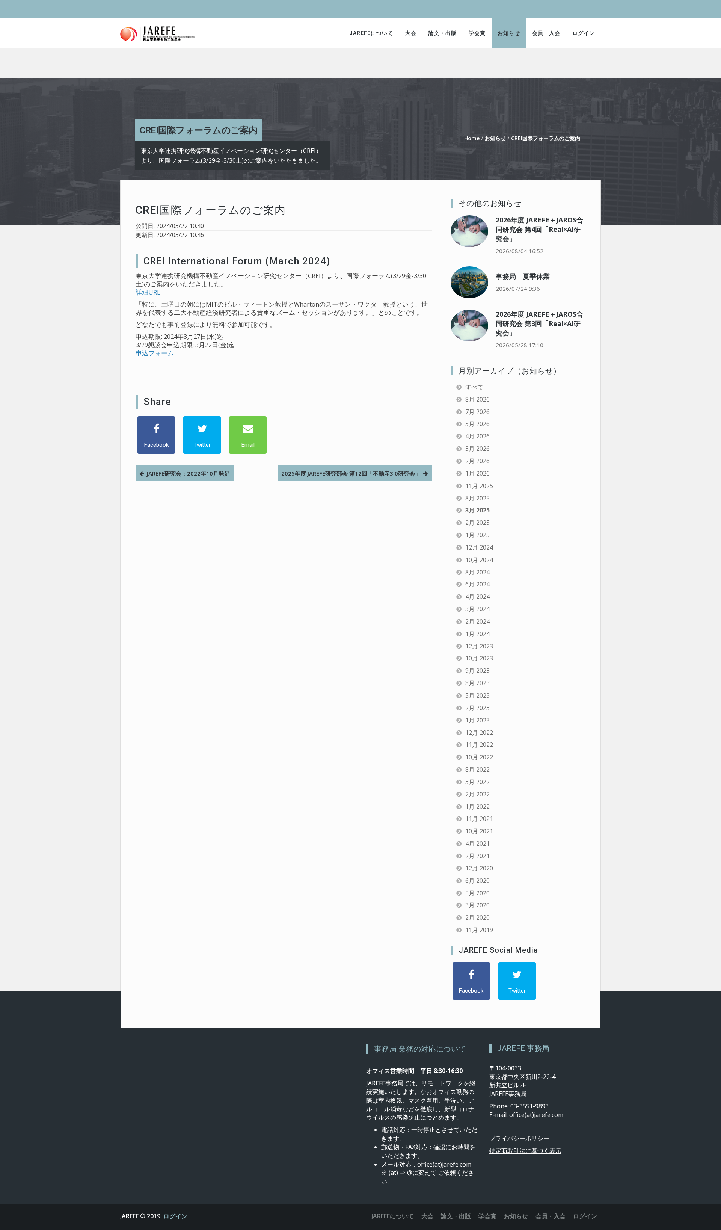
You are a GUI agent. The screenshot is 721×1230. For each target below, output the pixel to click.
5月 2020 (477, 893)
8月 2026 (477, 399)
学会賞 (477, 33)
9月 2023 (477, 670)
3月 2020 (477, 905)
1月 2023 (477, 720)
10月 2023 (479, 658)
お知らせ (509, 33)
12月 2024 (479, 547)
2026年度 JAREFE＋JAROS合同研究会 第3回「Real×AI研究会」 (539, 323)
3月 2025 (477, 510)
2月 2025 (477, 522)
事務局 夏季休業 (523, 276)
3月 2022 (477, 782)
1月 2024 (477, 634)
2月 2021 (477, 856)
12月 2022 (479, 732)
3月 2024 (477, 609)
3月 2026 (477, 448)
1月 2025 (477, 535)
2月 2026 (477, 461)
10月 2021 (479, 831)
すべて (474, 387)
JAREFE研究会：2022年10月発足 (188, 473)
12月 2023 (479, 646)
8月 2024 (477, 572)
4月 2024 (477, 596)
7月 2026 (477, 412)
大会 (410, 33)
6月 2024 (477, 584)
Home (472, 138)
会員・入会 (546, 33)
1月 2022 (477, 806)
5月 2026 (477, 424)
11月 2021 (479, 818)
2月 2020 (477, 917)
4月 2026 (477, 436)
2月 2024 (477, 621)
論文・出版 (442, 33)
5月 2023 (477, 695)
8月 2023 (477, 683)
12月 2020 (479, 868)
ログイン (583, 33)
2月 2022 (477, 794)
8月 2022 (477, 769)
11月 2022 (479, 744)
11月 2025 (479, 486)
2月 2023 (477, 708)
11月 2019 (479, 930)
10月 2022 (479, 757)
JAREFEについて (371, 33)
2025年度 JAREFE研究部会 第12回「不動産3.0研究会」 (351, 473)
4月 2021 (477, 843)
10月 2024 (479, 560)
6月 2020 (477, 880)
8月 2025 (477, 498)
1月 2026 (477, 473)
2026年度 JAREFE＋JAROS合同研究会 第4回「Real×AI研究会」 (539, 229)
